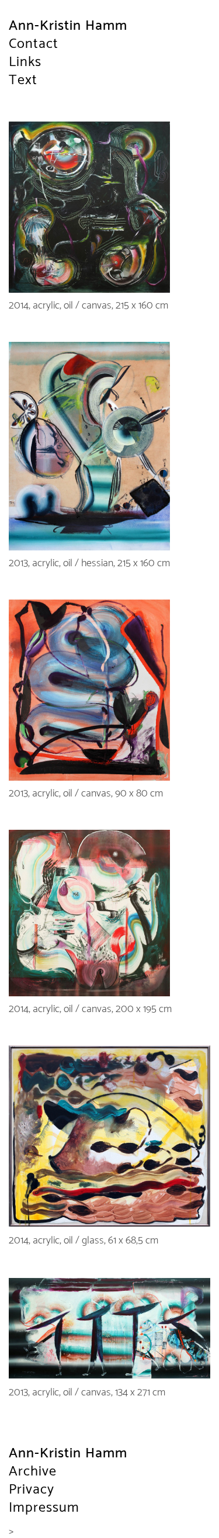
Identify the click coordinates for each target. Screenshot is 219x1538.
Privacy (31, 1489)
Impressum (44, 1508)
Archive (33, 1471)
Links (25, 62)
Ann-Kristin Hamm (68, 26)
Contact (33, 44)
